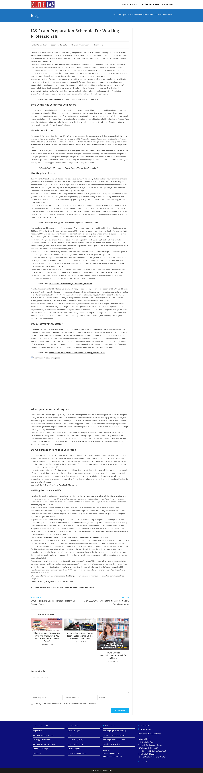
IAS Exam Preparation (80, 45)
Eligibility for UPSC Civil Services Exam (58, 582)
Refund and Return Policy (113, 756)
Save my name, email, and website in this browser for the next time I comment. (66, 704)
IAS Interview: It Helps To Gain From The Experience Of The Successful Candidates (80, 636)
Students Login (74, 731)
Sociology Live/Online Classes (114, 735)
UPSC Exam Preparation (87, 588)
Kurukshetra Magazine (77, 753)
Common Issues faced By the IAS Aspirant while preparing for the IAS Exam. (77, 352)
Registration (37, 731)
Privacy (106, 750)
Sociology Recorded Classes (114, 740)
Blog (69, 735)
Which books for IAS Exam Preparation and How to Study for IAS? (73, 99)
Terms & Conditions (111, 753)
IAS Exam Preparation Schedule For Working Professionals (152, 15)
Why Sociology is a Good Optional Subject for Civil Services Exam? (73, 223)
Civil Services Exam (92, 151)
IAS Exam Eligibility (75, 740)
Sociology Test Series (111, 744)
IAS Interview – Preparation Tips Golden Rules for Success (70, 283)
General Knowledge (40, 749)
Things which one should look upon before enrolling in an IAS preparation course (75, 537)
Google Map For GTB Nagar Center (152, 757)
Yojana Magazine (74, 749)
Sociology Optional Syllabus (43, 735)
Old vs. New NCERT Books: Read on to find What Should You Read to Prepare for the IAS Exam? (47, 637)
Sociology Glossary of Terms (44, 744)
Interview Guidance (75, 744)
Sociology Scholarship (41, 740)
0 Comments (98, 45)
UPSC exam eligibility (71, 588)
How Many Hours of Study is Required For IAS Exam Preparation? (73, 168)
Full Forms (37, 753)
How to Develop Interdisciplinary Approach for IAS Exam (113, 655)
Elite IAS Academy (39, 45)
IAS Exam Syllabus (57, 588)
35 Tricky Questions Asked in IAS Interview (60, 485)
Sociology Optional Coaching (114, 731)
